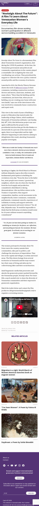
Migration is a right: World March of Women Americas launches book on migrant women (16, 372)
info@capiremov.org (27, 505)
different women (21, 88)
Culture (35, 367)
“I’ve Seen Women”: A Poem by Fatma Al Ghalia (18, 408)
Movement (5, 10)
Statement (13, 162)
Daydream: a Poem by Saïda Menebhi (17, 442)
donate (19, 478)
